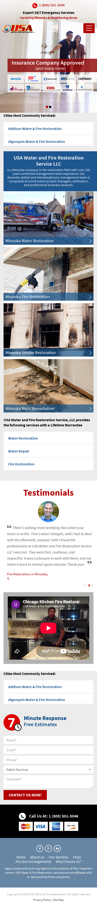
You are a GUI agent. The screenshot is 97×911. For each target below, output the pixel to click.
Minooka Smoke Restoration (30, 352)
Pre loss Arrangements (33, 861)
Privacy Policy (42, 900)
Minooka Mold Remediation (29, 408)
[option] (48, 56)
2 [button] (50, 107)
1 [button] (47, 107)
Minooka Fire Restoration (27, 296)
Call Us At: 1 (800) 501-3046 (53, 816)
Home (21, 857)
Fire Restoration (21, 464)
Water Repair (18, 451)
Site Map (58, 900)
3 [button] (89, 585)
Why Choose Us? (69, 861)
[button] (48, 769)
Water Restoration (23, 438)
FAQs (77, 857)
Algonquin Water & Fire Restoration (36, 141)
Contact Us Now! (25, 795)
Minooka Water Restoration (29, 240)
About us (37, 857)
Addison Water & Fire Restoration (35, 128)
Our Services (59, 857)
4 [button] (92, 585)
